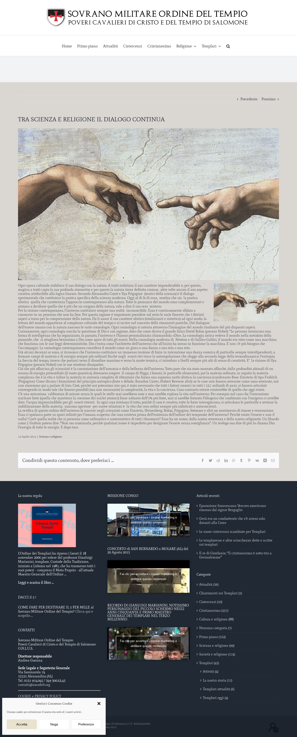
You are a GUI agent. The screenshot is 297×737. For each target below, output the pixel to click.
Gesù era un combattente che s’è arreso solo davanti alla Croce (232, 520)
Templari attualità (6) (218, 689)
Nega (54, 724)
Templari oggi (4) (215, 698)
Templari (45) (209, 663)
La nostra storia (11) (217, 680)
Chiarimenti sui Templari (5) (220, 593)
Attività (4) (210, 671)
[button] (99, 703)
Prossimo (268, 99)
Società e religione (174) (217, 654)
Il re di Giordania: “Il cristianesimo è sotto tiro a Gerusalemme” (235, 555)
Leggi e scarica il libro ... (36, 582)
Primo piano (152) (212, 637)
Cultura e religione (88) (216, 619)
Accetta (21, 724)
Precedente (248, 99)
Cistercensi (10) (210, 602)
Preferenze (86, 724)
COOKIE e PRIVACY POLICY (39, 696)
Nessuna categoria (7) (215, 628)
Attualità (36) (209, 584)
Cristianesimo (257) (213, 610)
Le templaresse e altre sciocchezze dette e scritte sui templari (235, 542)
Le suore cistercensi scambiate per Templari (232, 532)
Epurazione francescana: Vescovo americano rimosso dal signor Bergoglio (232, 508)
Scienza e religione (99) (216, 645)
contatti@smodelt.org (34, 685)
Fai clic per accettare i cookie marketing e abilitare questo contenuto (148, 520)
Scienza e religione (50, 436)
